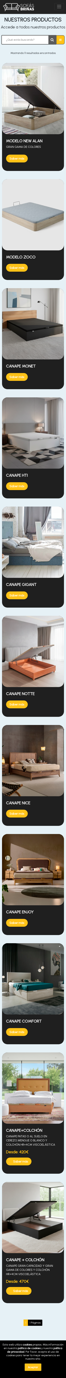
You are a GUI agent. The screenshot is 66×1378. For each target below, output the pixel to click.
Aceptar (33, 1367)
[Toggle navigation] (59, 6)
